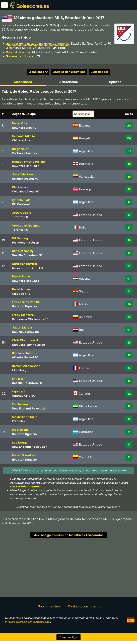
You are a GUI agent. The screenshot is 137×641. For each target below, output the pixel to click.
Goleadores (23, 82)
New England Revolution (29, 408)
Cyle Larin (19, 391)
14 (129, 266)
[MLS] (124, 41)
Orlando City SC (23, 395)
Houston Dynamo (24, 306)
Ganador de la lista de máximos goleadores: (38, 43)
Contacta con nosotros (85, 606)
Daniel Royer (21, 276)
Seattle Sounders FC (27, 255)
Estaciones (36, 72)
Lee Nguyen (20, 442)
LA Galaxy (19, 370)
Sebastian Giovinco (26, 225)
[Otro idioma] (130, 619)
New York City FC (24, 128)
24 (129, 125)
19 (129, 164)
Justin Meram (22, 327)
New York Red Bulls (25, 166)
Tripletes (114, 82)
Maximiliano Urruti (25, 417)
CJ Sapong (20, 238)
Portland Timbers (24, 153)
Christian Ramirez (24, 264)
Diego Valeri (20, 149)
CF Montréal (21, 204)
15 (129, 253)
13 (129, 342)
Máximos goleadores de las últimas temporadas (68, 535)
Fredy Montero (23, 315)
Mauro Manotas (23, 455)
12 (129, 393)
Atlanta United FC (25, 178)
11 (129, 432)
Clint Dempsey (22, 251)
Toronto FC (20, 217)
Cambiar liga (68, 637)
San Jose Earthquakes (28, 345)
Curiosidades (99, 72)
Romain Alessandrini (26, 366)
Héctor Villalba (22, 353)
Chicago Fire (21, 140)
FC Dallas (18, 421)
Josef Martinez (23, 174)
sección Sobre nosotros (25, 486)
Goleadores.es (32, 6)
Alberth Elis (20, 430)
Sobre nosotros (49, 606)
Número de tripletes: (21, 56)
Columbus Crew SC (25, 191)
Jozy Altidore (22, 213)
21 (129, 151)
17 (129, 202)
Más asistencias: (18, 52)
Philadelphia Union (25, 242)
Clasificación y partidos (68, 72)
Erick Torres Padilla (26, 302)
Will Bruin (18, 378)
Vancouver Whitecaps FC (30, 319)
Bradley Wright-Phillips (29, 161)
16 (129, 240)
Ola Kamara (20, 187)
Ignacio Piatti (21, 200)
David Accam (21, 289)
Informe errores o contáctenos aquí (27, 621)
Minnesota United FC (27, 268)
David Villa (19, 123)
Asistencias (68, 82)
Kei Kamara (20, 404)
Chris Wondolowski (25, 340)
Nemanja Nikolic (23, 136)
